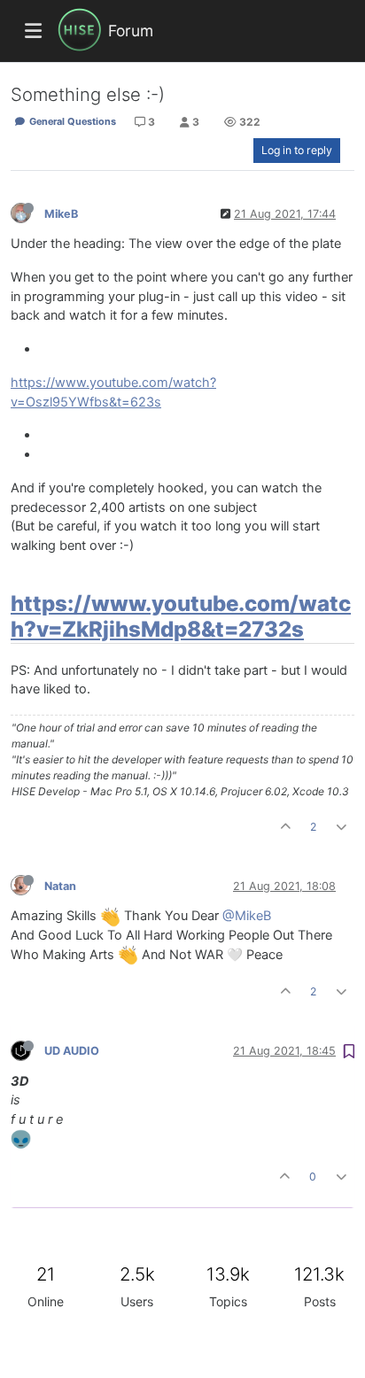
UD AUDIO (71, 1050)
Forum (130, 30)
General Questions (71, 121)
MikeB (61, 214)
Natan (60, 886)
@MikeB (246, 916)
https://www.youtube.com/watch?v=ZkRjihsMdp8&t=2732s (181, 616)
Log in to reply (296, 150)
